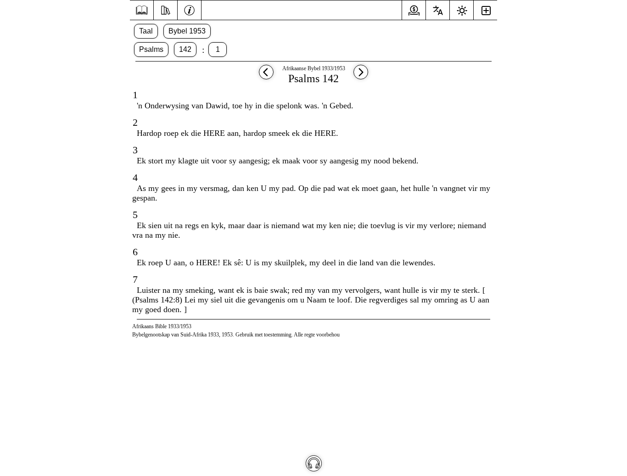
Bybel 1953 (187, 31)
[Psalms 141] (266, 76)
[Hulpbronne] (165, 9)
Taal (146, 31)
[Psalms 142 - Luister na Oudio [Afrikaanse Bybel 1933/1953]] (314, 463)
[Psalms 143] (361, 76)
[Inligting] (189, 9)
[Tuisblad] (141, 10)
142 (185, 49)
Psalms (151, 49)
